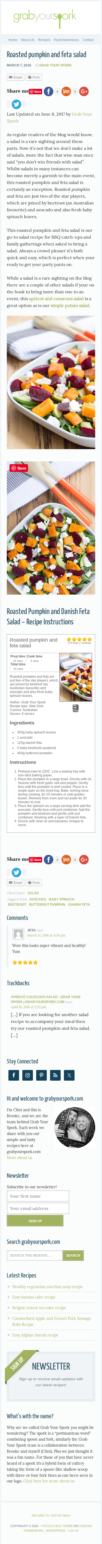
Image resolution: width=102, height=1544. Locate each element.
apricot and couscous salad (56, 298)
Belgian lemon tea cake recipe (39, 1307)
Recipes (43, 40)
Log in (73, 1530)
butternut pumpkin (47, 904)
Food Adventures (66, 40)
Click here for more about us (48, 1481)
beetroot (17, 904)
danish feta (79, 904)
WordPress (55, 1530)
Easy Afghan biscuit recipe (35, 1335)
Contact (88, 40)
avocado (37, 899)
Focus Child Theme (57, 1526)
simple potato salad (70, 305)
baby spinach (61, 899)
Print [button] (76, 710)
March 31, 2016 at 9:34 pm (46, 935)
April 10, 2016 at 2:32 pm (28, 1007)
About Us (28, 40)
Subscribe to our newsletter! (32, 1187)
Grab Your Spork (55, 65)
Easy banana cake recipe (33, 1297)
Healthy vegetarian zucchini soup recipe (47, 1286)
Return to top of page (51, 1515)
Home (12, 40)
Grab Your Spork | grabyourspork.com (51, 17)
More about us (19, 1157)
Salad (33, 893)
